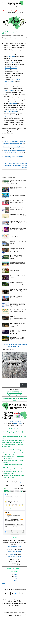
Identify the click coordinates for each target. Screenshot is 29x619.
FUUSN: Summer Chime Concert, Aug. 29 (18, 242)
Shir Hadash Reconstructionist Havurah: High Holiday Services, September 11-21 (18, 304)
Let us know (11, 56)
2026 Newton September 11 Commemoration (16, 297)
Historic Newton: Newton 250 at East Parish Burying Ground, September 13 (17, 325)
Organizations (13, 103)
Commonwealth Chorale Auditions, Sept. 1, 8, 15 (18, 276)
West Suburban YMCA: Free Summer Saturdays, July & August (18, 194)
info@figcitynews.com (11, 111)
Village (15, 580)
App (20, 482)
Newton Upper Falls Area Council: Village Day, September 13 (18, 310)
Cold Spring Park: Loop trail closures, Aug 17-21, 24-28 (16, 208)
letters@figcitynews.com (14, 551)
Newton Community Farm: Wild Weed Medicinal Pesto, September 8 (18, 283)
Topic (15, 578)
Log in (3, 583)
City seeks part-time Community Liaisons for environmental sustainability (18, 182)
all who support (17, 423)
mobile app (13, 554)
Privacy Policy (14, 616)
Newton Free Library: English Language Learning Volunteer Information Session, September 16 (18, 338)
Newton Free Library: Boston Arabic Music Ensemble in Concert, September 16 (18, 332)
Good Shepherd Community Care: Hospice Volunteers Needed (18, 201)
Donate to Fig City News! (14, 422)
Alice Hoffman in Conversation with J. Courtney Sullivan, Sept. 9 (18, 290)
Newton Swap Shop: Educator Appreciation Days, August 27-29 (18, 215)
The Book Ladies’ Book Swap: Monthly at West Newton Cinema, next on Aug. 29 (18, 250)
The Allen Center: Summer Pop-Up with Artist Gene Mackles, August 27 (18, 222)
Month (15, 574)
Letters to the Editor (9, 90)
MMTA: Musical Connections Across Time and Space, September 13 (18, 318)
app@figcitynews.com (14, 556)
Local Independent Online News (11, 68)
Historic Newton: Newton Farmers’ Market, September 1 (18, 269)
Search (24, 385)
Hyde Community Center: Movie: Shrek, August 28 (18, 235)
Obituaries (8, 117)
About (14, 62)
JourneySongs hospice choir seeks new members (18, 188)
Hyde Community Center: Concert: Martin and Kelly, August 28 (18, 228)
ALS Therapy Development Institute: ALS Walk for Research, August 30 (18, 257)
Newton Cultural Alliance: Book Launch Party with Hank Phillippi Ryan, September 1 (18, 263)
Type (15, 576)
